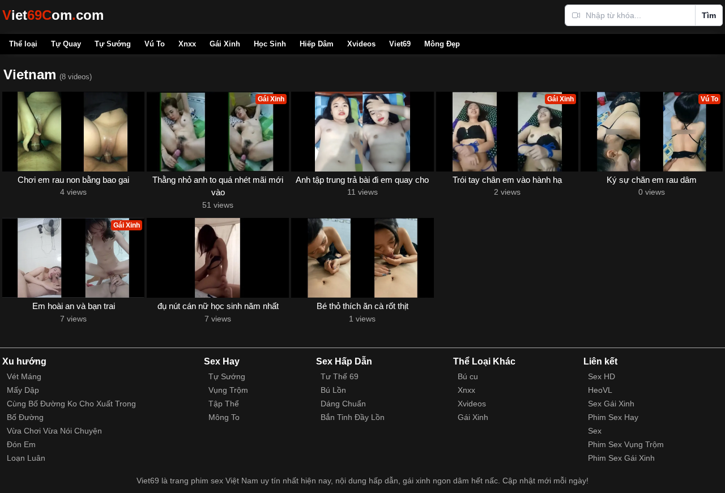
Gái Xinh (225, 44)
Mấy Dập (23, 390)
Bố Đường (25, 417)
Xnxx (187, 44)
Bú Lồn (333, 390)
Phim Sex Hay (613, 417)
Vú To (154, 44)
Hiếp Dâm (317, 44)
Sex (595, 430)
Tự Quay (66, 44)
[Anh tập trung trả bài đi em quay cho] (362, 132)
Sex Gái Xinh (611, 403)
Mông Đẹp (442, 44)
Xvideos (361, 44)
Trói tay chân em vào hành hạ (507, 180)
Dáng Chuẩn (343, 403)
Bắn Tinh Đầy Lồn (353, 417)
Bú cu (468, 376)
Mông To (224, 417)
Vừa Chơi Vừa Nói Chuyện (54, 430)
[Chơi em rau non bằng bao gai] (73, 132)
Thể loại (23, 44)
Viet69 (400, 44)
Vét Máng (24, 376)
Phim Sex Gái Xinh (621, 457)
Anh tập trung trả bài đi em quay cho (362, 180)
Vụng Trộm (228, 390)
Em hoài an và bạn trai (73, 306)
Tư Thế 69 (340, 376)
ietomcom (53, 15)
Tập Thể (223, 403)
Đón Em (21, 444)
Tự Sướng (113, 44)
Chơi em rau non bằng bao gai (73, 180)
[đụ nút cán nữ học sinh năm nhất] (218, 258)
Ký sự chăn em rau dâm (652, 180)
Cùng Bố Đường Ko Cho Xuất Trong (71, 403)
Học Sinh (270, 44)
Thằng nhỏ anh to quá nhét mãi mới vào (217, 186)
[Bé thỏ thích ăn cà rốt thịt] (362, 258)
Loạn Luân (26, 457)
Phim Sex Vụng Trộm (626, 444)
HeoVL (600, 390)
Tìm (709, 15)
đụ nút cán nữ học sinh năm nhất (218, 306)
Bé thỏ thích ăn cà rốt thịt (362, 306)
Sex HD (601, 376)
